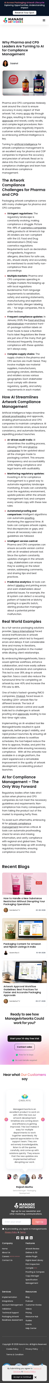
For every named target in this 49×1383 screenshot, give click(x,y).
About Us (6, 1252)
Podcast (29, 1301)
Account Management (12, 1305)
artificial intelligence (25, 144)
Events (29, 1324)
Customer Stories (34, 1305)
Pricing (29, 1312)
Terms (23, 1232)
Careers (5, 1256)
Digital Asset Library (34, 1260)
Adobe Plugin (31, 1256)
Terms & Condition (15, 1354)
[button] (44, 20)
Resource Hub (32, 1316)
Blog (27, 1297)
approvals (7, 120)
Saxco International (23, 631)
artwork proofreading (14, 416)
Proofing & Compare (35, 1272)
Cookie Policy (12, 1349)
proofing (29, 518)
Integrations (7, 1301)
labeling (20, 585)
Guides (29, 1320)
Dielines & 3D (31, 1252)
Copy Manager (32, 1276)
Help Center (31, 1328)
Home (5, 1248)
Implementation (9, 1297)
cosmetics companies (33, 227)
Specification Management (32, 1281)
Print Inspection (33, 1264)
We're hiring (15, 1256)
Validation (6, 1309)
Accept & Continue (22, 1377)
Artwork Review (32, 1248)
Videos (29, 1309)
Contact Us (7, 1260)
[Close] (35, 1377)
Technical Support (10, 1312)
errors (27, 113)
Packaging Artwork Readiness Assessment (12, 1318)
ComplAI (29, 1268)
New (35, 1268)
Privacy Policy (11, 1232)
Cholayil (20, 696)
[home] (12, 20)
